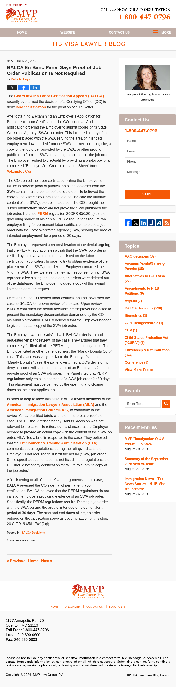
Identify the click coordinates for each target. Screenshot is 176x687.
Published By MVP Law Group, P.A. (135, 14)
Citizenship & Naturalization (147, 352)
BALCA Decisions (33, 532)
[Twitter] (136, 222)
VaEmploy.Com (20, 171)
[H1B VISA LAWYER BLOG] (88, 43)
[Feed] (166, 222)
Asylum (133, 301)
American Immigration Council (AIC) (38, 410)
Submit (147, 194)
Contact (119, 32)
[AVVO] (159, 222)
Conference (136, 362)
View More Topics (139, 370)
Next (46, 561)
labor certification (31, 107)
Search (166, 404)
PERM (42, 214)
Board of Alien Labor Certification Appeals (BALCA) (59, 96)
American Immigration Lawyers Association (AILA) (50, 405)
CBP (131, 330)
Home (22, 32)
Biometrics (136, 315)
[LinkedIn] (143, 222)
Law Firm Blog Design (148, 675)
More (166, 32)
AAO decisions (140, 256)
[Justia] (151, 222)
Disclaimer (72, 606)
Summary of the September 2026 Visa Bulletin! (146, 461)
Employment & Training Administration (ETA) (58, 443)
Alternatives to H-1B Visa (145, 278)
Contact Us (94, 606)
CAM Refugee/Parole (144, 323)
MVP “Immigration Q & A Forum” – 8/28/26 (144, 441)
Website (67, 32)
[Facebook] (128, 222)
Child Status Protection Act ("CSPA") (146, 340)
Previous (16, 561)
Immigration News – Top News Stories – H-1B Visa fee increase (145, 484)
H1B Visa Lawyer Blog (22, 13)
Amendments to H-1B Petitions (142, 290)
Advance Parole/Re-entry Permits (145, 266)
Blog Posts (117, 606)
